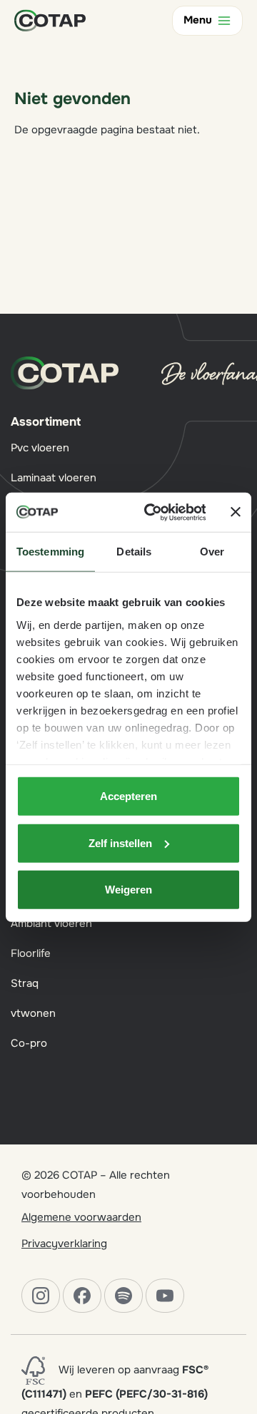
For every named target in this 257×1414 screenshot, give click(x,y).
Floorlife (31, 953)
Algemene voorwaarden (81, 1217)
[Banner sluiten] (236, 512)
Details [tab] (133, 551)
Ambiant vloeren (51, 923)
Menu (197, 20)
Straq (25, 983)
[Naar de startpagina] (50, 20)
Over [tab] (212, 551)
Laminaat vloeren (53, 478)
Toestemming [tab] (50, 551)
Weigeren (128, 889)
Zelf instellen (120, 842)
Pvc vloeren (40, 448)
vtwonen (33, 1013)
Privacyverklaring (64, 1243)
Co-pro (29, 1043)
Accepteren (128, 796)
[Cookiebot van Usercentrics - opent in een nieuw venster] (152, 512)
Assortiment (46, 421)
